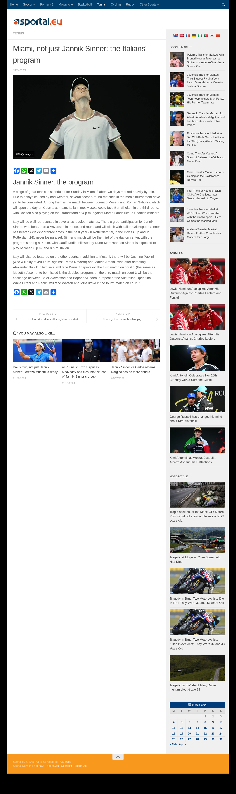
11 (173, 727)
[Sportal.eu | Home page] (38, 22)
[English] (176, 35)
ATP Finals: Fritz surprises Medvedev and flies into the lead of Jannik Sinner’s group (84, 371)
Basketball (85, 4)
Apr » (182, 744)
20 (189, 733)
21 (197, 733)
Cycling (116, 4)
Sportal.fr (66, 765)
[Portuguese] (206, 35)
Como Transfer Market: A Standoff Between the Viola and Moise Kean (205, 157)
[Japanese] (212, 35)
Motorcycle (66, 4)
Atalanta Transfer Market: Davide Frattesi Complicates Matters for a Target (204, 233)
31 (220, 739)
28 (197, 739)
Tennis (101, 4)
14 (197, 727)
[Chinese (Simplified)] (218, 35)
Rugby (130, 4)
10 (220, 722)
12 (181, 727)
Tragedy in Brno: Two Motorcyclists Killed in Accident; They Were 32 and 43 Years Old (197, 644)
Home (14, 4)
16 (212, 727)
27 (189, 739)
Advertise (65, 761)
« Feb (173, 744)
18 (173, 733)
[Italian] (200, 35)
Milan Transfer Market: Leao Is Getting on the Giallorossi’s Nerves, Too (205, 175)
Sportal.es (80, 765)
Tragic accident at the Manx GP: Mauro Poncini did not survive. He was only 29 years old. (197, 516)
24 (220, 733)
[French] (188, 35)
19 (181, 733)
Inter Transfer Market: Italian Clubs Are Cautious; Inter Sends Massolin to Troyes (204, 194)
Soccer (27, 4)
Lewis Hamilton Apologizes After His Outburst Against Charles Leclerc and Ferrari (195, 293)
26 (181, 739)
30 (212, 739)
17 (220, 727)
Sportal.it (39, 765)
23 (212, 733)
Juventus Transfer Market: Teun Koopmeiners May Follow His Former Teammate (205, 98)
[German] (194, 35)
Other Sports (148, 4)
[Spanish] (182, 35)
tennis (18, 33)
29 (205, 739)
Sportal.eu (53, 765)
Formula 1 (46, 4)
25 (173, 739)
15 (205, 727)
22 (205, 733)
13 (189, 727)
